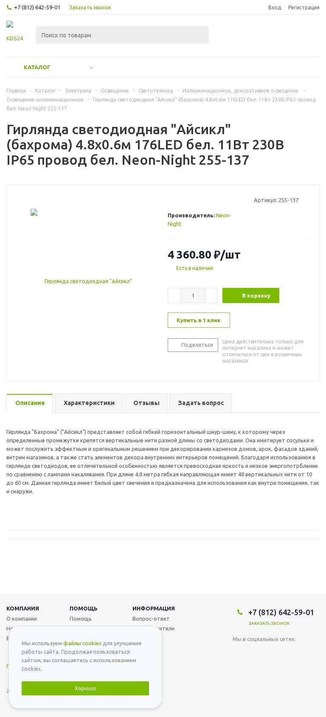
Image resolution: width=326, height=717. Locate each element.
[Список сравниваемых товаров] (226, 36)
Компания (22, 608)
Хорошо (85, 688)
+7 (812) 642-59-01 (37, 7)
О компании (21, 618)
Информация (153, 608)
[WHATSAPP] (256, 653)
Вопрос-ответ (151, 618)
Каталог (37, 67)
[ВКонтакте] (239, 653)
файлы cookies (82, 643)
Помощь (84, 608)
